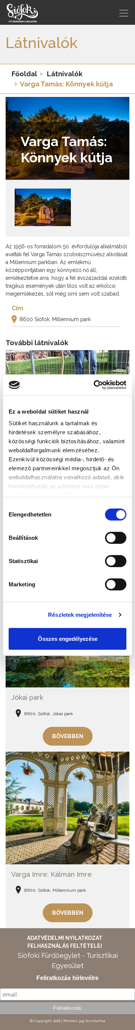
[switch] (115, 538)
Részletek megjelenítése (80, 615)
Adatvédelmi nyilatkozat (64, 938)
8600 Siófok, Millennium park (55, 319)
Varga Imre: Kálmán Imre (51, 874)
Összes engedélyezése (68, 638)
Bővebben (67, 736)
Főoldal (24, 74)
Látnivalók (64, 74)
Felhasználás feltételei (64, 946)
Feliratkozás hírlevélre (67, 978)
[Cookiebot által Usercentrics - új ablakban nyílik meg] (95, 385)
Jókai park (27, 697)
